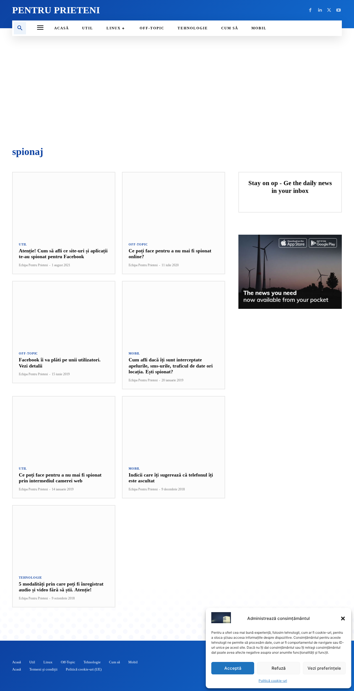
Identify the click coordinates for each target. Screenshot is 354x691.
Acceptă (232, 668)
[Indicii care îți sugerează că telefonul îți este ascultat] (174, 428)
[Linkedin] (319, 10)
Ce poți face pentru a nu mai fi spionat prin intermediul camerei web (60, 478)
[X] (329, 10)
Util (23, 244)
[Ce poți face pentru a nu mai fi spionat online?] (174, 204)
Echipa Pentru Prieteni (33, 265)
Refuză (279, 668)
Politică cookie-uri (273, 681)
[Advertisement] (177, 91)
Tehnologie (30, 577)
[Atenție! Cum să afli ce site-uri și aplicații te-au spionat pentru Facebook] (64, 204)
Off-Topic (138, 244)
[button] (343, 618)
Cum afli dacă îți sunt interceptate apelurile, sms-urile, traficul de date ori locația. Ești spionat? (171, 365)
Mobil (134, 353)
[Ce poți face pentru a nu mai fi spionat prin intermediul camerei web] (64, 428)
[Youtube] (338, 10)
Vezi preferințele (324, 668)
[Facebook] (310, 10)
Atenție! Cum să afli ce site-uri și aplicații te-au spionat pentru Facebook (63, 254)
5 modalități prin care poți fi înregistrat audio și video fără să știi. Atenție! (61, 587)
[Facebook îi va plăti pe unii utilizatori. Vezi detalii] (64, 313)
